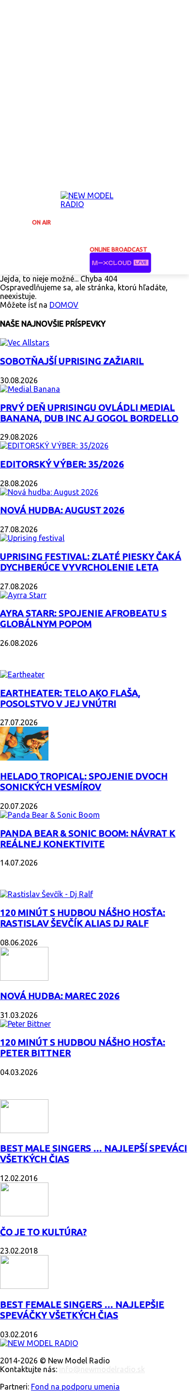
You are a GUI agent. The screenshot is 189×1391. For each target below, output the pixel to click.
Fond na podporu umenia (75, 1386)
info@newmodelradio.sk (102, 1369)
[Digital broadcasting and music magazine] (94, 202)
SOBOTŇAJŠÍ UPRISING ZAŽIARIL (72, 361)
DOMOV (64, 304)
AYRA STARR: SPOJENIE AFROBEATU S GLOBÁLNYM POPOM (83, 618)
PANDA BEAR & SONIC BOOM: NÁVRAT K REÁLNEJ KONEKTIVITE (87, 838)
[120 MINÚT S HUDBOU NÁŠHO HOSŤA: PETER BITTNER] (25, 1023)
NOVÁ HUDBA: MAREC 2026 (60, 996)
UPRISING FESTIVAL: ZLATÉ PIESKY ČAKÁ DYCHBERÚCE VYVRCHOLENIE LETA (90, 562)
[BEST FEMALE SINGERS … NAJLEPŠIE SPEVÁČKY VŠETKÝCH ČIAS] (24, 1286)
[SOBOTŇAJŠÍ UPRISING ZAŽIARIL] (24, 342)
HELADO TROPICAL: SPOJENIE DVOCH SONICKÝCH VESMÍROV (84, 781)
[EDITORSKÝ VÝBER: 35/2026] (54, 445)
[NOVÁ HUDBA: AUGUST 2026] (49, 492)
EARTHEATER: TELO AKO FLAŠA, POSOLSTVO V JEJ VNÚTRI (70, 698)
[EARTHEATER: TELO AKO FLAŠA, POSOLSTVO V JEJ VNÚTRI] (22, 674)
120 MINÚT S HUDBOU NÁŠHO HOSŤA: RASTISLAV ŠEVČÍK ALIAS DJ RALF (82, 918)
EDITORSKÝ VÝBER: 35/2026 (62, 464)
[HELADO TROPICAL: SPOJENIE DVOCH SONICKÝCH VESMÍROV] (24, 757)
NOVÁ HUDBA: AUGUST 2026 (62, 510)
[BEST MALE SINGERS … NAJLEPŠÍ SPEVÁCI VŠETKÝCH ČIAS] (24, 1130)
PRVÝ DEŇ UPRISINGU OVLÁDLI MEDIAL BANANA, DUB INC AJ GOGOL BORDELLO (89, 413)
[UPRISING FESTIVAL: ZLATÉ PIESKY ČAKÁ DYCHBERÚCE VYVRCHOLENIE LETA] (32, 538)
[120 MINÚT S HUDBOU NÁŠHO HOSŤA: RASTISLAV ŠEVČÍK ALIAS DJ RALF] (46, 894)
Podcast (19, 874)
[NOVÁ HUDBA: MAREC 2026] (24, 977)
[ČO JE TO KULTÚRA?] (24, 1213)
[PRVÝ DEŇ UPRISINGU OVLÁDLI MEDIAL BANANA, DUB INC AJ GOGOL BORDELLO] (30, 389)
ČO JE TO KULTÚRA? (43, 1232)
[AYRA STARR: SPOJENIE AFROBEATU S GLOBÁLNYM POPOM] (23, 595)
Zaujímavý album (38, 654)
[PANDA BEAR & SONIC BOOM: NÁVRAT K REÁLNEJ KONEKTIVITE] (50, 814)
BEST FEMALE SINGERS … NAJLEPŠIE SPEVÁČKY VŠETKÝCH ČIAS (82, 1310)
